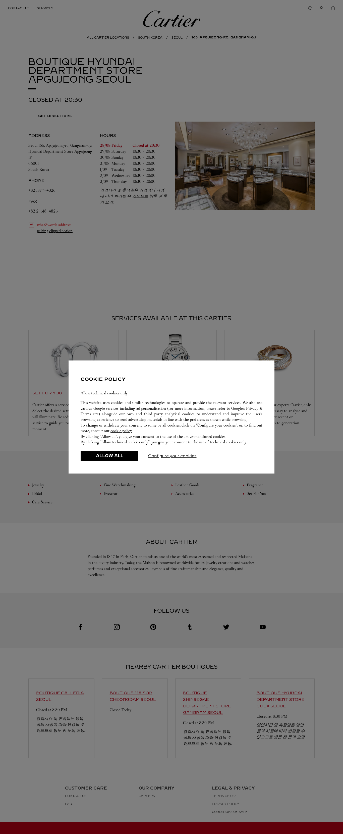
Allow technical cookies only (104, 393)
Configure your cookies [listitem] (172, 455)
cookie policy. (121, 430)
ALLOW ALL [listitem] (109, 455)
